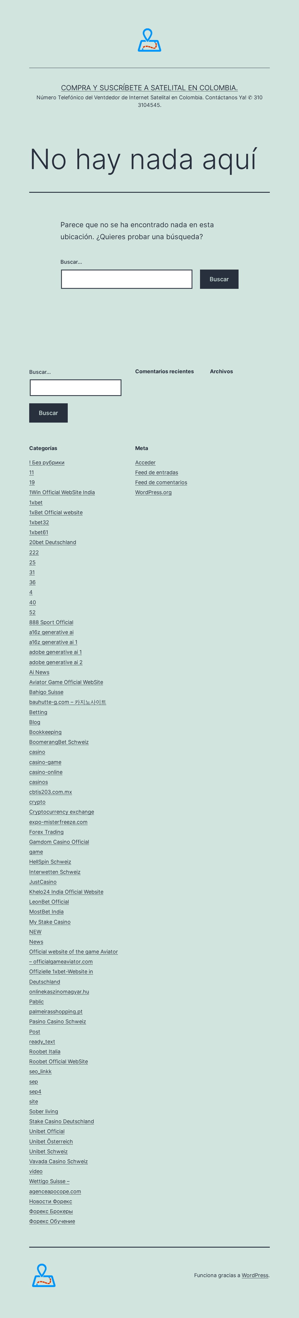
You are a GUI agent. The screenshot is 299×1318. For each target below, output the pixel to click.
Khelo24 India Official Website (66, 892)
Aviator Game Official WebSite (66, 682)
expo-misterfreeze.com (58, 822)
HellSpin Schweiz (50, 862)
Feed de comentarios (161, 482)
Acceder (145, 462)
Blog (34, 722)
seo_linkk (40, 1071)
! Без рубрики (47, 462)
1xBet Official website (56, 512)
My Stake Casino (50, 922)
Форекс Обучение (52, 1221)
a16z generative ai (51, 632)
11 (31, 472)
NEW (35, 932)
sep (33, 1082)
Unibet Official (47, 1131)
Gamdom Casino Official (59, 842)
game (36, 852)
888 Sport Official (51, 622)
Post (34, 1032)
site (33, 1101)
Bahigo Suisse (46, 692)
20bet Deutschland (52, 542)
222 (34, 552)
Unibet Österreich (51, 1141)
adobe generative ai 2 (56, 662)
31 (32, 572)
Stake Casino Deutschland (61, 1121)
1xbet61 (38, 532)
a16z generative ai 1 (53, 642)
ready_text (42, 1042)
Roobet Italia (44, 1051)
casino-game (45, 762)
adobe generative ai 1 (55, 652)
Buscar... (71, 262)
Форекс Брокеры (51, 1211)
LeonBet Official (49, 902)
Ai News (39, 672)
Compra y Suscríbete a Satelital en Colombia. (149, 88)
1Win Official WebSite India (62, 492)
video (36, 1171)
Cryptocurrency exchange (61, 812)
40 (32, 602)
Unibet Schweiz (48, 1151)
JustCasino (43, 882)
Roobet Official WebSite (58, 1061)
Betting (38, 712)
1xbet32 (39, 522)
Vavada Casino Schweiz (58, 1161)
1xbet (36, 502)
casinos (38, 782)
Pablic (36, 1002)
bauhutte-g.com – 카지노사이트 (67, 702)
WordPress (255, 1275)
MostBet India (46, 912)
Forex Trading (46, 832)
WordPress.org (153, 492)
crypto (37, 802)
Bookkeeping (45, 732)
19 (32, 482)
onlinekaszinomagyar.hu (59, 992)
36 (32, 582)
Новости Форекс (50, 1201)
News (36, 942)
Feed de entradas (156, 472)
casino (37, 752)
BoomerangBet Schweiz (59, 742)
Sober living (43, 1111)
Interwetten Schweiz (55, 872)
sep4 (35, 1091)
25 (32, 562)
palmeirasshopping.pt (56, 1011)
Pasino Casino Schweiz (57, 1021)
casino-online (45, 772)
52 (32, 612)
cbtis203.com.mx (50, 792)
